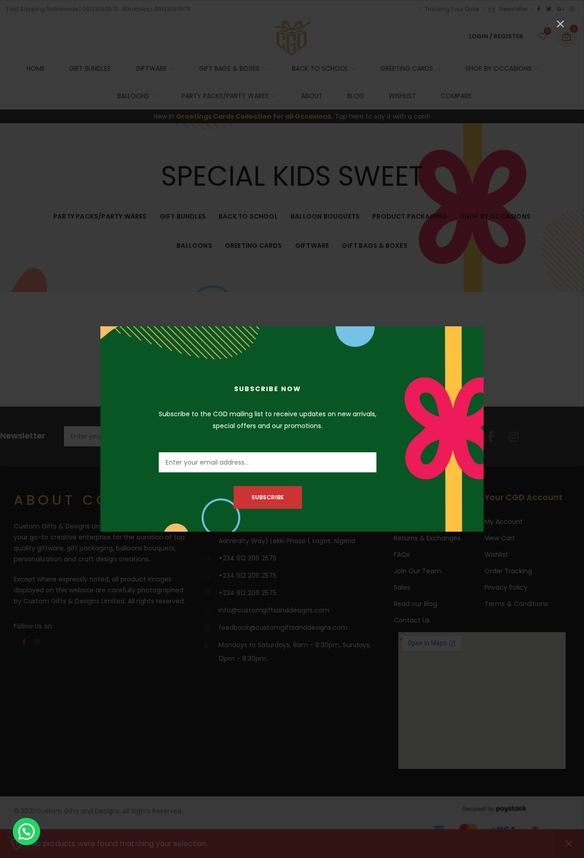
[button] (26, 831)
